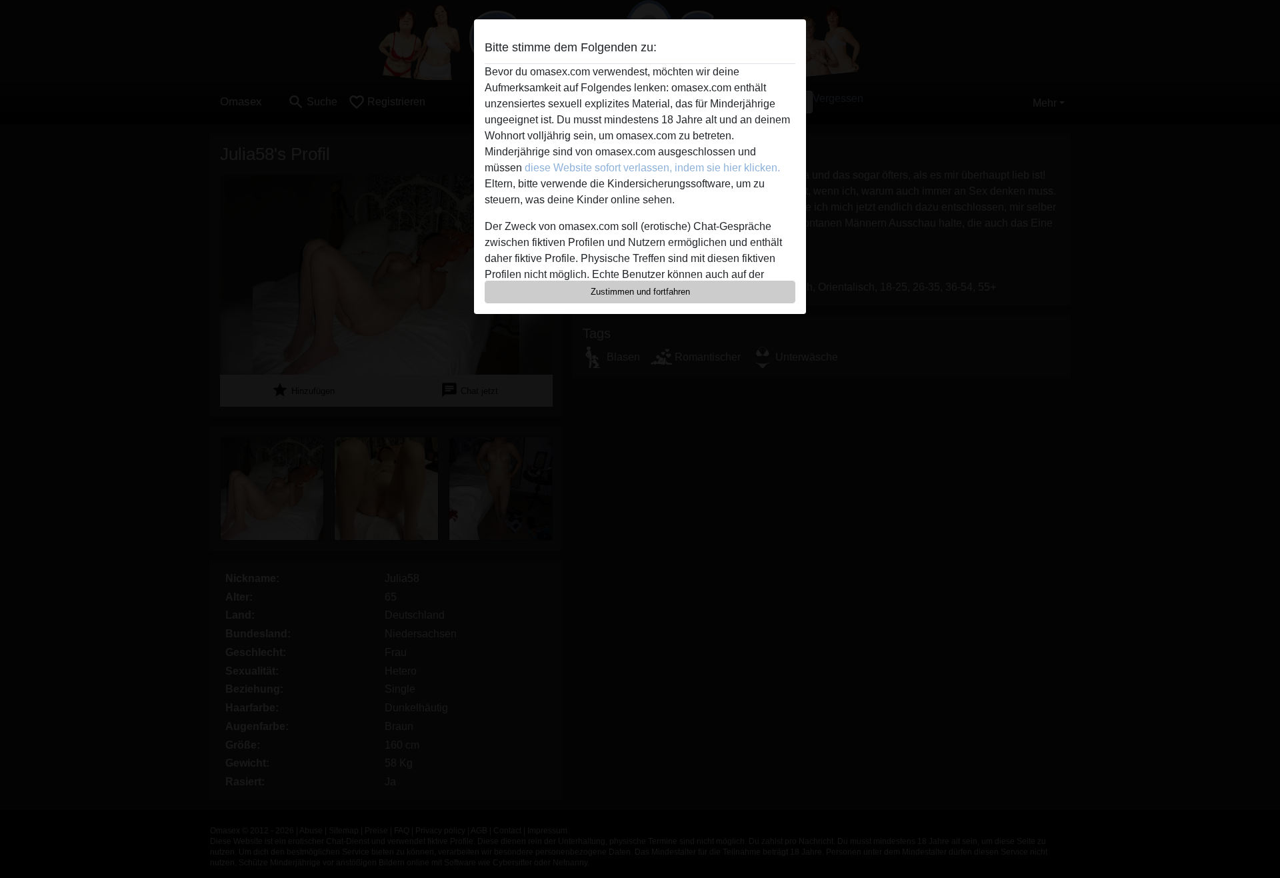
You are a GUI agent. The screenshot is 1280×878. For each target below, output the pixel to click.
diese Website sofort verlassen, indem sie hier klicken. (652, 167)
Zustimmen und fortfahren (640, 292)
